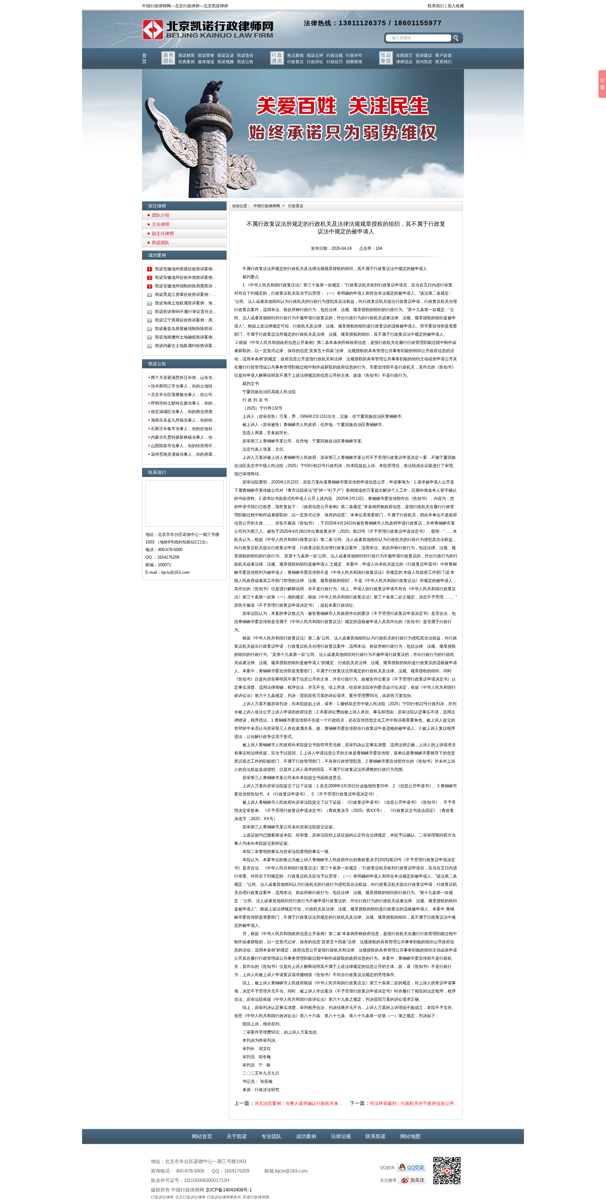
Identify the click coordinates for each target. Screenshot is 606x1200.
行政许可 (354, 55)
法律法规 (341, 1136)
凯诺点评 (315, 55)
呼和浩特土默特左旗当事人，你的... (183, 403)
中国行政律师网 (266, 206)
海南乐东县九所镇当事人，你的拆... (183, 420)
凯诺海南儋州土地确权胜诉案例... (185, 337)
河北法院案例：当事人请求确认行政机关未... (298, 1103)
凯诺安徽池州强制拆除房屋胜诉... (185, 286)
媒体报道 (206, 61)
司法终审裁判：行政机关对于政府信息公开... (414, 1103)
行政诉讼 (315, 61)
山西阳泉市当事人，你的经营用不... (183, 445)
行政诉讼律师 (162, 1197)
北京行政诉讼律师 (190, 1197)
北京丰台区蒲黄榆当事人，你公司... (183, 394)
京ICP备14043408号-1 (228, 1189)
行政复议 (295, 61)
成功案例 (306, 1136)
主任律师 (160, 224)
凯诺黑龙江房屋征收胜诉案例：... (185, 294)
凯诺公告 (245, 61)
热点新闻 (295, 55)
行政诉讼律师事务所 (224, 1197)
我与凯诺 (424, 61)
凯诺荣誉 (206, 55)
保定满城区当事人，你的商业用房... (183, 411)
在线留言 (404, 55)
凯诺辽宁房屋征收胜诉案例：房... (185, 320)
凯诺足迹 (225, 55)
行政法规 (334, 55)
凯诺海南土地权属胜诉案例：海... (185, 303)
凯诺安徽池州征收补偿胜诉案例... (185, 277)
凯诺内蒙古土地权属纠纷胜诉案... (185, 345)
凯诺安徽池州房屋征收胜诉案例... (185, 269)
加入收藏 (456, 5)
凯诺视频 (225, 61)
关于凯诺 (237, 1136)
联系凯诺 (375, 1136)
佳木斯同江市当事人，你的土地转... (183, 386)
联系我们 (436, 5)
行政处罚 (334, 61)
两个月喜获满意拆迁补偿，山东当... (183, 377)
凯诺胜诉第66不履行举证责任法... (186, 311)
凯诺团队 (160, 242)
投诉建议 (424, 55)
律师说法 (404, 61)
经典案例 (186, 61)
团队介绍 (160, 215)
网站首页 (202, 1136)
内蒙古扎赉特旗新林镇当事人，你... (183, 437)
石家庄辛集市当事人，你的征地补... (183, 428)
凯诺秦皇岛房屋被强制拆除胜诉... (185, 328)
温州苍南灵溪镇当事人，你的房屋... (183, 454)
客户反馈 (443, 55)
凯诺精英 (186, 55)
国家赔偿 (354, 61)
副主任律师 (163, 233)
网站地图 (410, 1136)
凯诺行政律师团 (256, 1197)
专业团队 (271, 1136)
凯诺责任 (245, 55)
